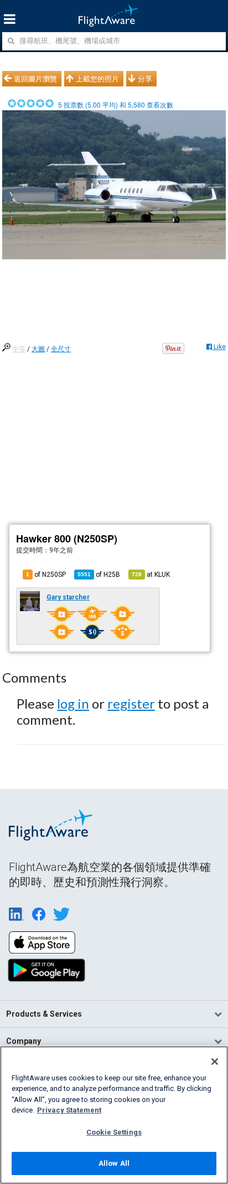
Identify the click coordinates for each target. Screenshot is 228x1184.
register (131, 703)
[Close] (215, 1061)
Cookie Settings (114, 1132)
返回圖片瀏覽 (35, 78)
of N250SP (46, 574)
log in (73, 703)
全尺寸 (61, 349)
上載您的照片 (97, 78)
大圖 (38, 349)
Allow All (114, 1163)
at (151, 574)
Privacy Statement (69, 1110)
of (98, 574)
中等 (18, 349)
